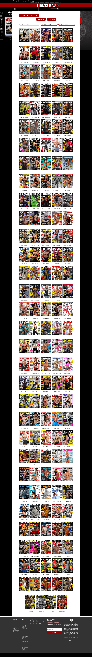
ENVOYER (54, 632)
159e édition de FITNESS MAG (16, 622)
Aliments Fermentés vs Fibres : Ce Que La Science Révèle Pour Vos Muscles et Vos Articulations (16, 629)
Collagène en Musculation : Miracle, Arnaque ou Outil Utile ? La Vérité (25, 636)
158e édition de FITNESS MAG (16, 636)
